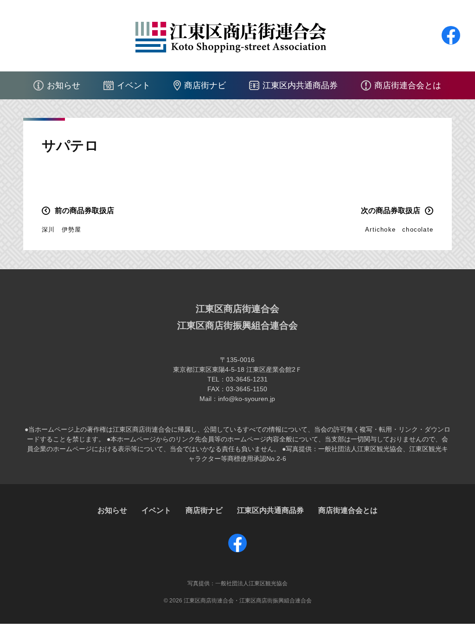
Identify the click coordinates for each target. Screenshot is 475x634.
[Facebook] (451, 44)
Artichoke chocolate (399, 229)
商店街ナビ (205, 85)
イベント (133, 85)
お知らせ (63, 85)
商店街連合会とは (407, 85)
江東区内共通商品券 (300, 85)
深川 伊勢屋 (61, 229)
